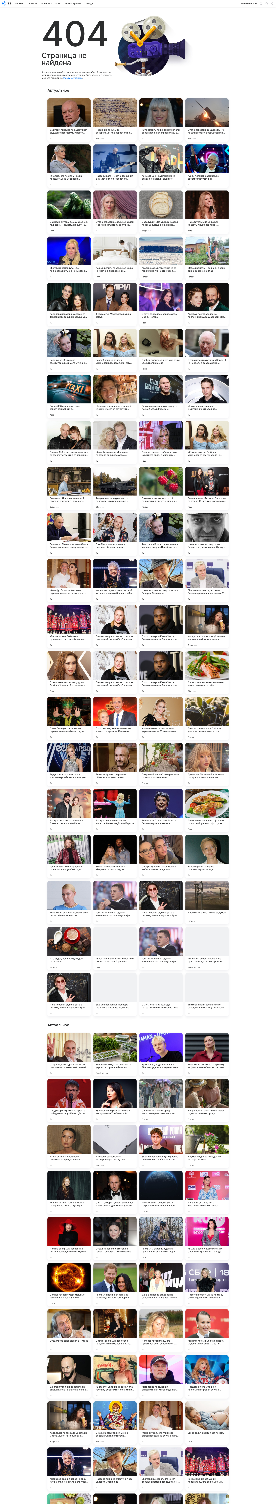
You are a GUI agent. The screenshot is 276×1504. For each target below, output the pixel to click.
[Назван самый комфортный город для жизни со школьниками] (207, 1271)
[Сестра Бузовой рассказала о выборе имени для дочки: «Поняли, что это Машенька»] (161, 856)
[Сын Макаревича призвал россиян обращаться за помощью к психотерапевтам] (115, 534)
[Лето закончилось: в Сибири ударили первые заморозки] (207, 718)
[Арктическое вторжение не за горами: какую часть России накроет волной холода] (161, 258)
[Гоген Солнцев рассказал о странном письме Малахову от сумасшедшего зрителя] (69, 718)
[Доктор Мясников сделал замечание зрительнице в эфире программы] (115, 902)
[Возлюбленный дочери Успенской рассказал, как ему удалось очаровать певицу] (115, 350)
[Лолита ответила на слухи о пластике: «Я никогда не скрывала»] (207, 1363)
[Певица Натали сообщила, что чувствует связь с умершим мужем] (161, 442)
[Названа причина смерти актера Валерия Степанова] (161, 580)
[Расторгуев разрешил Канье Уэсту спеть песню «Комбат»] (69, 1271)
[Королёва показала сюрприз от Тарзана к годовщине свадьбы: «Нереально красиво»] (69, 304)
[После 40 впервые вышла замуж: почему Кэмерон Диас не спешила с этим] (115, 1271)
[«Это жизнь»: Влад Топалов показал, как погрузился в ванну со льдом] (115, 1225)
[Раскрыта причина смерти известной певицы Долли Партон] (115, 810)
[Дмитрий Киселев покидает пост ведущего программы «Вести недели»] (69, 120)
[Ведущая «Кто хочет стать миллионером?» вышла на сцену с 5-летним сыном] (69, 764)
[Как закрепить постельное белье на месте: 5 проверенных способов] (115, 258)
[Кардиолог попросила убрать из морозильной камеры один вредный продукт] (207, 626)
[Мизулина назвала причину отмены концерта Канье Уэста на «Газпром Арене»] (69, 1455)
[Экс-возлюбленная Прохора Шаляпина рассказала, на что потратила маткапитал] (115, 994)
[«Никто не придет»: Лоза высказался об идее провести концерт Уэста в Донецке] (161, 1086)
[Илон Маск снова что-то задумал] (207, 902)
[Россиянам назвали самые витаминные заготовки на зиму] (207, 1317)
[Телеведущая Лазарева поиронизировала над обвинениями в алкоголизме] (207, 856)
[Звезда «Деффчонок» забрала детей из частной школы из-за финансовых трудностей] (69, 1317)
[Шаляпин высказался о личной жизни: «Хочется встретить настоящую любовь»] (115, 396)
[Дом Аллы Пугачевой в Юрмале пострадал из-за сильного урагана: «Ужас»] (207, 764)
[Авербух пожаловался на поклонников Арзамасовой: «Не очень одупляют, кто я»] (207, 304)
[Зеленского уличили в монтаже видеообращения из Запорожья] (161, 1133)
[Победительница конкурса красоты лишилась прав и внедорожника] (207, 212)
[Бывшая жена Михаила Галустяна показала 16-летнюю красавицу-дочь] (207, 488)
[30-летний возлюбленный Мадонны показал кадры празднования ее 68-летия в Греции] (115, 856)
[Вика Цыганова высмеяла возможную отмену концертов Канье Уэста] (115, 1133)
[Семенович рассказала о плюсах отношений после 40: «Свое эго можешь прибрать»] (115, 626)
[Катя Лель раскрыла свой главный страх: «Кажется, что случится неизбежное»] (161, 1271)
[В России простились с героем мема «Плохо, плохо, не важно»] (161, 1363)
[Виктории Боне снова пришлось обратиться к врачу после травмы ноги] (115, 1455)
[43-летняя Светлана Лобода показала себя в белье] (207, 1225)
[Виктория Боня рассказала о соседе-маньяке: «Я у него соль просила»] (207, 994)
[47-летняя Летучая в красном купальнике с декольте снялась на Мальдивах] (115, 1179)
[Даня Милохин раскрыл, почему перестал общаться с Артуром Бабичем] (161, 1455)
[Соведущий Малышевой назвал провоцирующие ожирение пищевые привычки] (161, 212)
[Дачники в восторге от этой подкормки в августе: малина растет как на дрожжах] (161, 488)
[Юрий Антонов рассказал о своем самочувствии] (207, 166)
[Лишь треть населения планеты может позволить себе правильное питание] (207, 672)
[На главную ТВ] (8, 3)
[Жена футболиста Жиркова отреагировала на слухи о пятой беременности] (69, 580)
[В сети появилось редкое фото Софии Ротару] (161, 304)
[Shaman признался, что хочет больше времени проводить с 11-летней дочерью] (207, 580)
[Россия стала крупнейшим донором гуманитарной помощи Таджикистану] (207, 1179)
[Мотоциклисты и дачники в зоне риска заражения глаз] (207, 258)
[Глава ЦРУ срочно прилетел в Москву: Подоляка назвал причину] (207, 1086)
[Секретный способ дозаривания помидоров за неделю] (161, 764)
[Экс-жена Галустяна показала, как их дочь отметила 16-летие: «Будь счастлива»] (69, 1179)
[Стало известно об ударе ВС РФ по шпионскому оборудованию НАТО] (207, 120)
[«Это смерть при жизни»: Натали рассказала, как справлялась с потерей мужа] (161, 120)
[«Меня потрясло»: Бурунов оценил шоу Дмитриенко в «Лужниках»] (161, 1317)
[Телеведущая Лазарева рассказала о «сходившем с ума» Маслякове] (69, 1040)
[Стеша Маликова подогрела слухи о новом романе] (115, 1086)
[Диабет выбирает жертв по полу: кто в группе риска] (161, 350)
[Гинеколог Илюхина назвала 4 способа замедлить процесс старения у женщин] (69, 488)
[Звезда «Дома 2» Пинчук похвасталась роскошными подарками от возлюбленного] (69, 1409)
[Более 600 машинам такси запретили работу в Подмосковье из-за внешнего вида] (69, 396)
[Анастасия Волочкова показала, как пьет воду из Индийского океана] (161, 534)
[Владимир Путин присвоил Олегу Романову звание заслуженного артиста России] (69, 534)
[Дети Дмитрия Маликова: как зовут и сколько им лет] (69, 1133)
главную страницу (72, 78)
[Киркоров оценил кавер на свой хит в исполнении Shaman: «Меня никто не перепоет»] (115, 580)
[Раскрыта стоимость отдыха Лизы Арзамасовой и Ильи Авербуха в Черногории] (69, 810)
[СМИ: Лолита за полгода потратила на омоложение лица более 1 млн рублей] (161, 994)
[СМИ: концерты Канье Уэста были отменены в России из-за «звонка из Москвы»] (161, 626)
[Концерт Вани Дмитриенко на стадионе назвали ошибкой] (161, 166)
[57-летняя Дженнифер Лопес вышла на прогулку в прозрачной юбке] (207, 1133)
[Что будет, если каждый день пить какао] (69, 948)
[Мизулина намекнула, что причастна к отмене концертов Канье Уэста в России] (69, 258)
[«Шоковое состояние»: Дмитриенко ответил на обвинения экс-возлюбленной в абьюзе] (207, 396)
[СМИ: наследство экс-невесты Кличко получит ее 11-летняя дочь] (115, 718)
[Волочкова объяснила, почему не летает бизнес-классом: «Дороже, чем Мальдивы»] (69, 902)
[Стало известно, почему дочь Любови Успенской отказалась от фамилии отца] (69, 672)
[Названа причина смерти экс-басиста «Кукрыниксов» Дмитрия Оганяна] (207, 534)
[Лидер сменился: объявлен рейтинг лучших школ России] (115, 1363)
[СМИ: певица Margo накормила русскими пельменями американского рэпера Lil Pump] (115, 1409)
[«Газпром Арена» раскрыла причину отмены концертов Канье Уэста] (161, 1409)
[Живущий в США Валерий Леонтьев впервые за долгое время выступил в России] (161, 1179)
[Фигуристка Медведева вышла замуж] (115, 304)
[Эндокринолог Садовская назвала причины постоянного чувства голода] (69, 1225)
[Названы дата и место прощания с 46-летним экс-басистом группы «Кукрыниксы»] (115, 166)
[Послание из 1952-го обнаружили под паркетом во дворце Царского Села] (115, 120)
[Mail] (4, 3)
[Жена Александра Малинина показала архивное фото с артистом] (115, 442)
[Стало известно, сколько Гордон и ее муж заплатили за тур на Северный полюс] (115, 212)
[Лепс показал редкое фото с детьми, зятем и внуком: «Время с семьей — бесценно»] (161, 902)
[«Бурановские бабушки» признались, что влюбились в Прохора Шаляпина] (69, 626)
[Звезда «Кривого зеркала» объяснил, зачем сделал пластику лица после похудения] (115, 764)
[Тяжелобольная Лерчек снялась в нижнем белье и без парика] (69, 1086)
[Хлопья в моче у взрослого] (207, 1409)
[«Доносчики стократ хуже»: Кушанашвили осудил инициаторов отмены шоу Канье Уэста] (207, 1040)
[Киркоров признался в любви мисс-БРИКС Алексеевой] (115, 1040)
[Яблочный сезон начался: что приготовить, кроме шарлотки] (207, 948)
